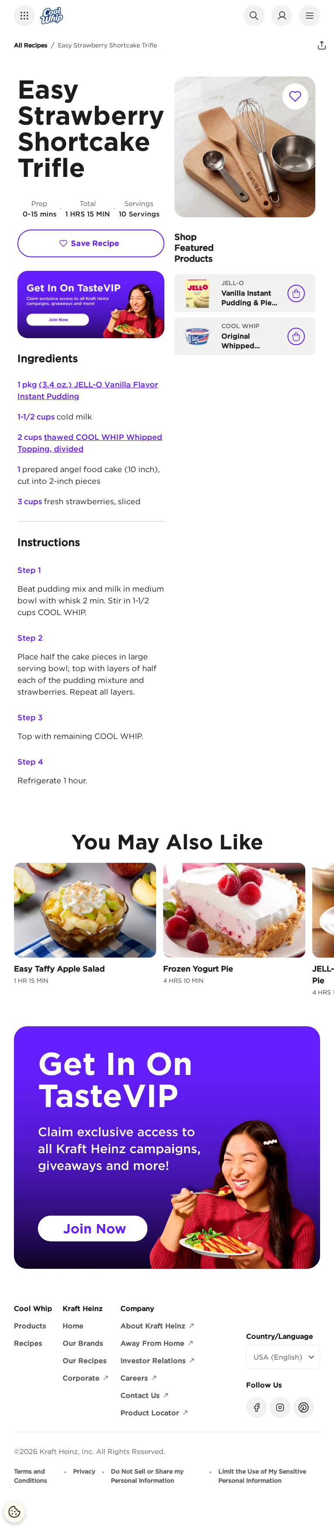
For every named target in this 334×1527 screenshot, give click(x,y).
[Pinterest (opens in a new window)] (303, 1407)
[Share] (322, 45)
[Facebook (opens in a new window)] (256, 1407)
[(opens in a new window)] (90, 304)
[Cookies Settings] (14, 1512)
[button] (24, 15)
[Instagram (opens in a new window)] (280, 1407)
